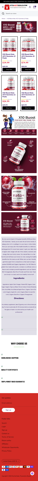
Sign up (8, 410)
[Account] (30, 6)
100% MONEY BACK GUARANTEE (13, 382)
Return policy (6, 440)
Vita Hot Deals (16, 476)
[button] (32, 473)
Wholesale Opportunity (10, 447)
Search (4, 423)
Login (4, 427)
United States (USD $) (10, 461)
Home (3, 18)
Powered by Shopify (25, 476)
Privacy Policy (6, 451)
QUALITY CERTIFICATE (9, 370)
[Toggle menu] (2, 7)
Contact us (5, 433)
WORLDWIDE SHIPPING (9, 358)
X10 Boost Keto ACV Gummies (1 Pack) (17, 18)
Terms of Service (8, 437)
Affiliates (5, 444)
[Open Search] (3, 13)
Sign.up (4, 430)
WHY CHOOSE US (19, 343)
